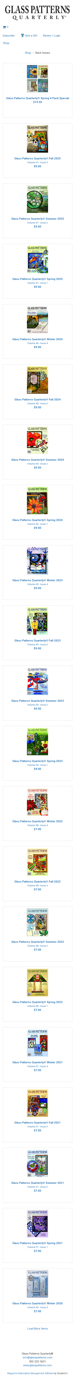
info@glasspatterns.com (37, 1357)
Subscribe (9, 35)
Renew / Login (51, 35)
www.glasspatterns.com (37, 1365)
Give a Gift (31, 35)
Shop (6, 43)
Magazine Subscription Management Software (30, 1373)
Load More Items (37, 1328)
